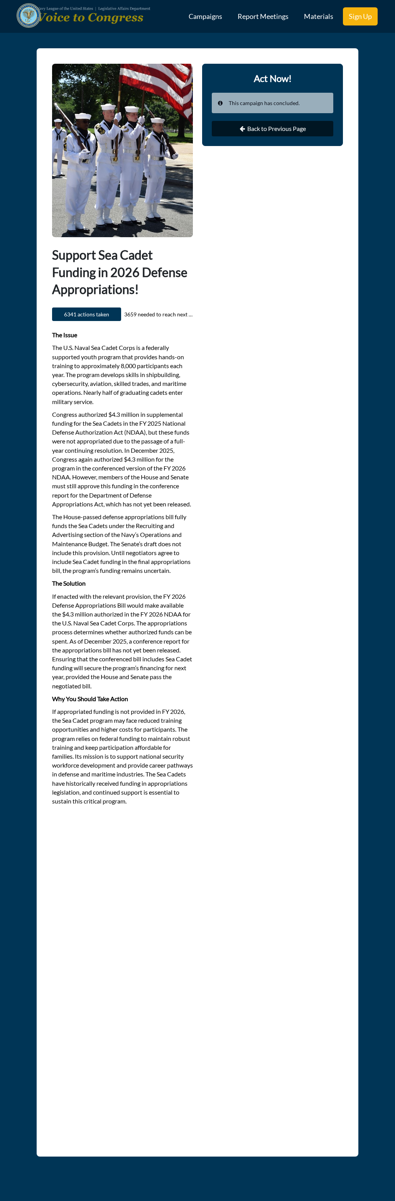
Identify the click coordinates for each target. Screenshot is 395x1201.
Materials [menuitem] (318, 16)
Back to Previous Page (276, 128)
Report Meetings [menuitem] (263, 16)
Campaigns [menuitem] (205, 16)
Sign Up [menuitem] (360, 16)
